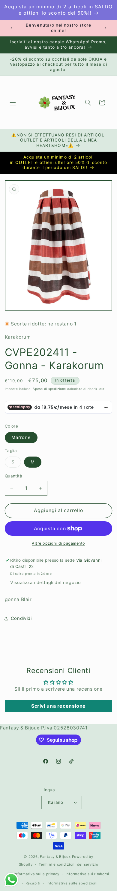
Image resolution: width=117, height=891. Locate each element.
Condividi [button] (21, 618)
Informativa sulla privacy (36, 874)
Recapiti (33, 883)
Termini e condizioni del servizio (68, 864)
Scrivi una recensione (58, 706)
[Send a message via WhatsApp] (11, 880)
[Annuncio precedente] (11, 28)
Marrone (21, 437)
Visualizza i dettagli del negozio (45, 582)
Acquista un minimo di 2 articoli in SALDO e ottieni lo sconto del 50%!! (58, 10)
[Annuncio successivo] (105, 28)
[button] (13, 102)
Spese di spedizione (49, 389)
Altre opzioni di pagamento (58, 543)
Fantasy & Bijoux (55, 857)
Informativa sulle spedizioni (72, 883)
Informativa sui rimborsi (87, 874)
